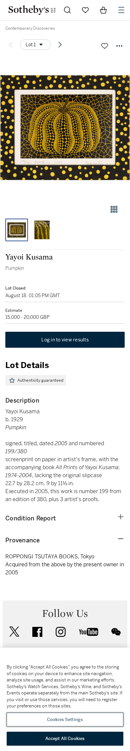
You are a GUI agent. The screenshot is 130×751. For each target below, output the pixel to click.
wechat (116, 632)
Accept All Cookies (65, 738)
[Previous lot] (10, 44)
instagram (61, 632)
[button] (65, 127)
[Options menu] (119, 46)
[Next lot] (60, 44)
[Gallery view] (114, 209)
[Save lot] (104, 46)
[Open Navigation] (121, 10)
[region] (65, 699)
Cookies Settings (65, 719)
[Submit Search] (67, 10)
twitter (14, 632)
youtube (88, 632)
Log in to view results (65, 340)
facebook (37, 632)
